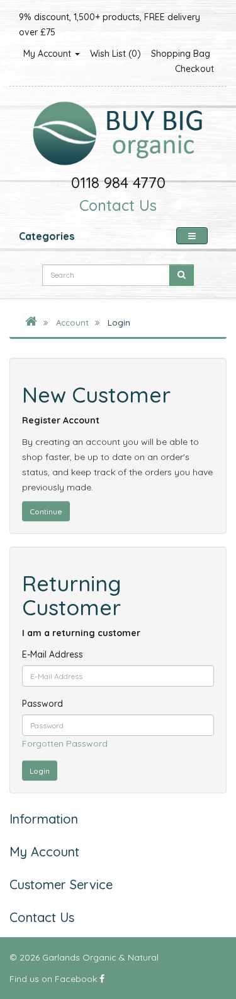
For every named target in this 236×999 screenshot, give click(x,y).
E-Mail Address (52, 654)
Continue (46, 511)
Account (72, 322)
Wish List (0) (115, 53)
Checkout (194, 68)
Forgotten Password (65, 743)
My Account (48, 53)
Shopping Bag (180, 53)
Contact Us (118, 205)
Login (119, 322)
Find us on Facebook (54, 978)
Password (42, 703)
